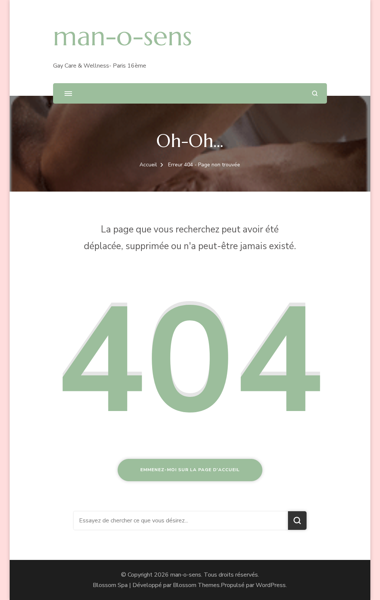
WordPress (271, 585)
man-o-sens (122, 36)
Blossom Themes (196, 585)
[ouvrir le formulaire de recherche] (315, 93)
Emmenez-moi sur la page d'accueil (190, 470)
